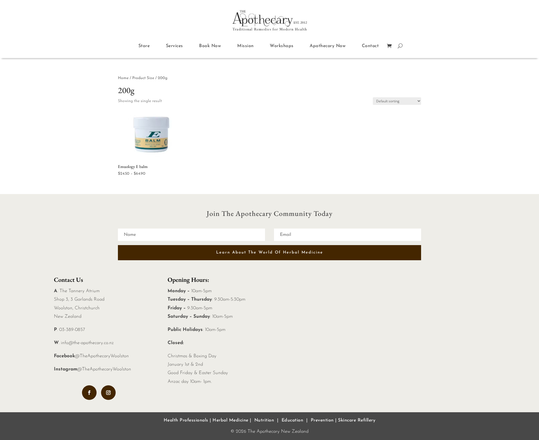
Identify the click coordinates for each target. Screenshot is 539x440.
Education (292, 420)
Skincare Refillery (356, 420)
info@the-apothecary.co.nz (87, 342)
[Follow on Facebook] (89, 392)
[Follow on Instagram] (108, 392)
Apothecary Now (328, 46)
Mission (245, 46)
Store (144, 46)
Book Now (210, 46)
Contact (370, 46)
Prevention (322, 420)
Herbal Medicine (230, 420)
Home (123, 78)
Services (174, 46)
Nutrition (264, 420)
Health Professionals (186, 420)
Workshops (282, 46)
